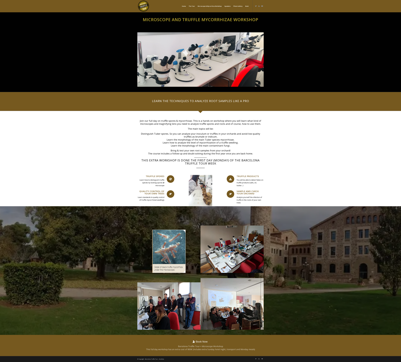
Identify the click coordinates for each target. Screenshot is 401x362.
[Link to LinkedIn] (259, 6)
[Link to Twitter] (255, 6)
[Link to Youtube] (262, 6)
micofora (161, 359)
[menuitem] (184, 6)
